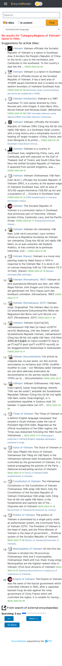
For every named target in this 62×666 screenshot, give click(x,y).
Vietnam (17, 48)
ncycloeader (21, 3)
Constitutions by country (43, 510)
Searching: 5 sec (11, 613)
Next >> (33, 618)
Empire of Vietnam (23, 579)
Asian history (30, 144)
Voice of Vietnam (23, 447)
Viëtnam (17, 383)
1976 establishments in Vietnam (41, 197)
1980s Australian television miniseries (33, 117)
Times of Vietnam (23, 413)
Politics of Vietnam (24, 514)
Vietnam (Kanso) (22, 256)
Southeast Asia (15, 144)
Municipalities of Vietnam (27, 548)
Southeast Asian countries (39, 90)
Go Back (12, 624)
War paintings (24, 274)
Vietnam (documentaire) (27, 356)
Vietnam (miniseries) (24, 98)
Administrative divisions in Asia (34, 570)
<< (9, 618)
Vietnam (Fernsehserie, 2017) (29, 302)
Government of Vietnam (19, 510)
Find (51, 22)
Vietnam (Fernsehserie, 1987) (29, 279)
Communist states (16, 201)
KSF (50, 641)
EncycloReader (18, 641)
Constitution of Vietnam (26, 481)
